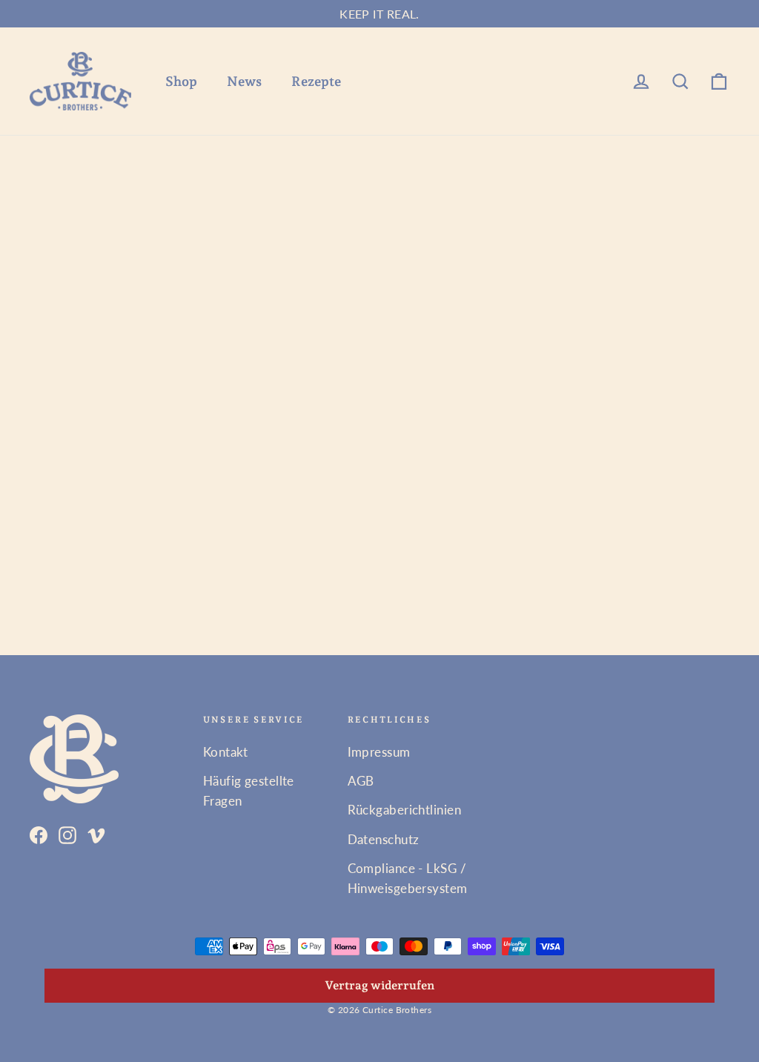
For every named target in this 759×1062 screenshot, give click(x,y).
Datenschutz (384, 839)
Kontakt (225, 752)
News (244, 81)
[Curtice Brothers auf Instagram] (67, 833)
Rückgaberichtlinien (405, 809)
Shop (181, 81)
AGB (361, 781)
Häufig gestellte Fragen (248, 791)
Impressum (379, 752)
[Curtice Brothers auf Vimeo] (96, 833)
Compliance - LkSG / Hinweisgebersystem (408, 878)
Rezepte (316, 81)
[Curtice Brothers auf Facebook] (38, 833)
